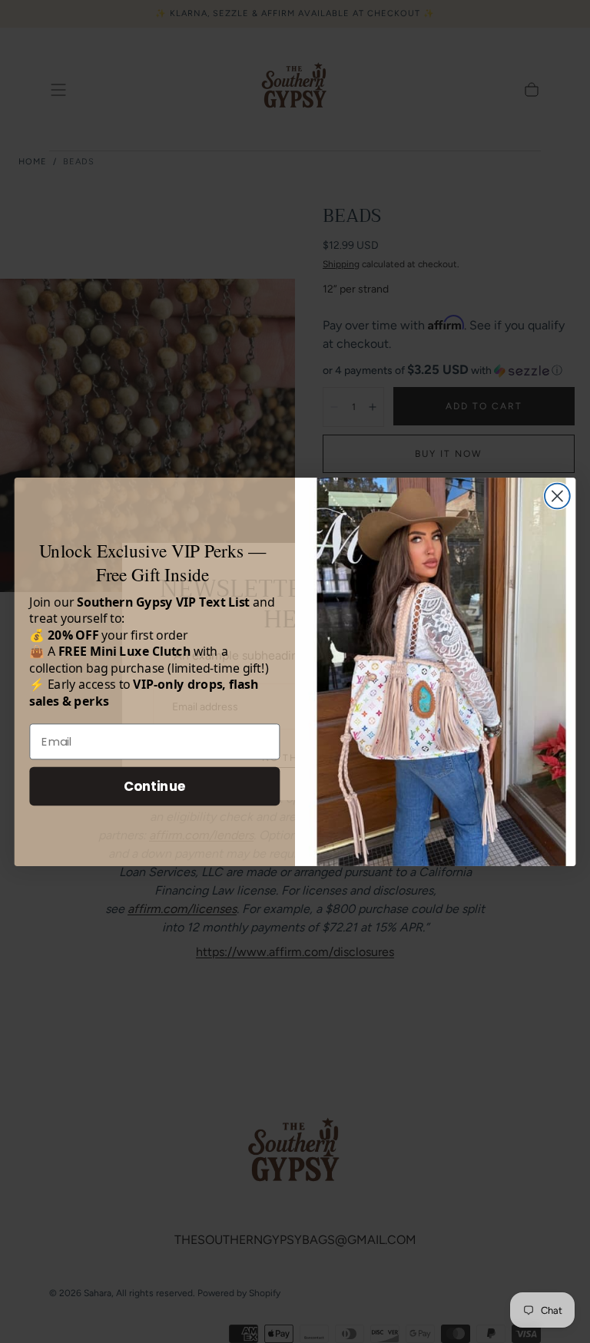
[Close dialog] (557, 495)
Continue (155, 785)
